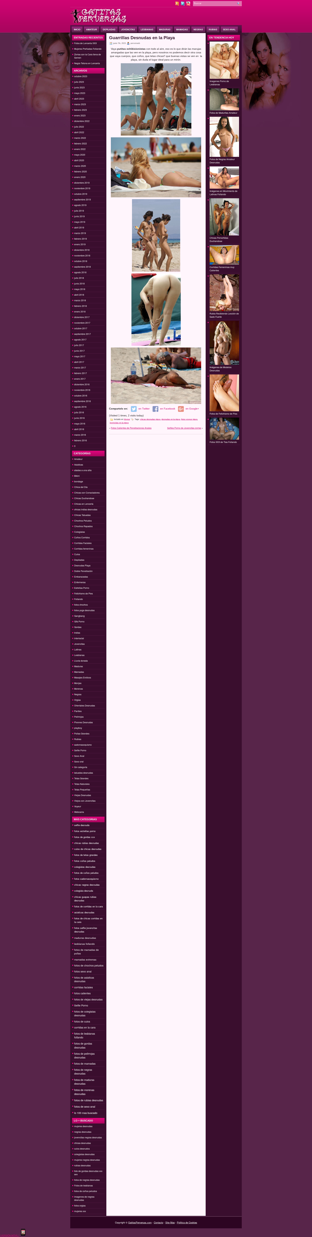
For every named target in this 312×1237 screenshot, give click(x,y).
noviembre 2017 (82, 322)
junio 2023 (79, 87)
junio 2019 (79, 216)
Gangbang (79, 615)
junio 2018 (79, 283)
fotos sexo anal (83, 971)
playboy (78, 727)
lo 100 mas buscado (85, 1113)
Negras (198, 29)
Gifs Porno (79, 621)
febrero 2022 (80, 143)
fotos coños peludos (84, 861)
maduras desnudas (85, 938)
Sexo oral (79, 761)
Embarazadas (81, 576)
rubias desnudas (82, 1165)
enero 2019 (80, 244)
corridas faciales (83, 987)
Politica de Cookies (187, 1222)
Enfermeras (80, 582)
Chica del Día (81, 486)
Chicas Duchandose (84, 498)
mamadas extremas (85, 959)
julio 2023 (79, 81)
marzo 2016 (80, 434)
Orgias (77, 699)
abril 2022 (79, 132)
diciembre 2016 (82, 384)
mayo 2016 (79, 423)
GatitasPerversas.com (140, 1222)
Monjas (77, 683)
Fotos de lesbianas (83, 1185)
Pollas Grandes (81, 733)
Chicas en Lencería (83, 503)
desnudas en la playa (170, 419)
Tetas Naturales (82, 783)
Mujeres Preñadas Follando (87, 48)
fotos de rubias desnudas (88, 1100)
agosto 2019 (80, 205)
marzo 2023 (80, 104)
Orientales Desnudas (84, 705)
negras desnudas (82, 1131)
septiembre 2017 (82, 333)
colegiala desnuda (83, 890)
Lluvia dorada (81, 660)
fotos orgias (80, 1205)
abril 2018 (79, 294)
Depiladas (109, 29)
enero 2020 (80, 177)
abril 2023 (79, 98)
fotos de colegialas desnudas (85, 1013)
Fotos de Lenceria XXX (85, 43)
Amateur (91, 29)
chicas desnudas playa (150, 419)
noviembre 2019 (82, 188)
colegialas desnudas (85, 867)
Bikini (77, 475)
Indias (77, 632)
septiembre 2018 (82, 266)
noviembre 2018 (82, 255)
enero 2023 (80, 115)
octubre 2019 (80, 193)
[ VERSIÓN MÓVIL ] (9, 1235)
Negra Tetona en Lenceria (87, 63)
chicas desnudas (82, 1142)
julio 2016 (79, 412)
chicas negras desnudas (87, 884)
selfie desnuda (81, 825)
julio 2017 (79, 345)
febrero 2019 (80, 238)
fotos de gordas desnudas (83, 1045)
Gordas (77, 627)
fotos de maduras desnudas (84, 1081)
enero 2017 (80, 378)
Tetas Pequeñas (82, 789)
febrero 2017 (80, 373)
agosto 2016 (80, 406)
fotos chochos (81, 604)
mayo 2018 (79, 289)
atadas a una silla (83, 470)
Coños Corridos (82, 537)
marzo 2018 (80, 300)
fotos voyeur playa (189, 419)
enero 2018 (80, 311)
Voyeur (77, 806)
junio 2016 (79, 417)
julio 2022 (79, 126)
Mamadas (182, 29)
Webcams (79, 811)
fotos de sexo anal (84, 1106)
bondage (78, 481)
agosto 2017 (80, 339)
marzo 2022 (80, 137)
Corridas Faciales (83, 542)
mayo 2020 (79, 154)
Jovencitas (128, 29)
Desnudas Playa (82, 565)
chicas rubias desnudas (86, 843)
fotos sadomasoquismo (86, 878)
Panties (78, 711)
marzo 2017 (80, 367)
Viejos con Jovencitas (85, 800)
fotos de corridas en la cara (88, 906)
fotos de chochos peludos (88, 965)
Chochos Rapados (83, 526)
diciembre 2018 (82, 249)
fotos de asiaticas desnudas (84, 979)
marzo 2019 (80, 233)
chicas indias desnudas (85, 509)
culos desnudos (82, 1148)
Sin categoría (80, 767)
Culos (77, 554)
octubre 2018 (80, 261)
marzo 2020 (80, 165)
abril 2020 (79, 160)
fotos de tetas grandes (86, 855)
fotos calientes (82, 993)
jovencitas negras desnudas (88, 1137)
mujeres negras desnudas (87, 1159)
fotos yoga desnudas (84, 610)
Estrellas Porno (81, 587)
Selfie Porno (80, 750)
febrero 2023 (80, 109)
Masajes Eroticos (82, 677)
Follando (78, 599)
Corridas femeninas (84, 548)
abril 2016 (79, 429)
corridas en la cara (85, 1027)
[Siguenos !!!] (183, 4)
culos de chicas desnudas (87, 849)
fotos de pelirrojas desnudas (84, 1055)
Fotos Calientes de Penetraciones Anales (131, 427)
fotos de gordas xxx (84, 837)
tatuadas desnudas (83, 772)
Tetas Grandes (81, 778)
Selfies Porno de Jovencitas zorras (184, 427)
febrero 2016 (80, 440)
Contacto (158, 1222)
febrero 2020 (80, 171)
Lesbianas (147, 29)
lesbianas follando (84, 944)
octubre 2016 (80, 395)
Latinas (77, 649)
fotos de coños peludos (86, 872)
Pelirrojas (79, 716)
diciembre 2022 (82, 121)
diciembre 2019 (82, 182)
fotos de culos (82, 1021)
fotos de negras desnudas (83, 1071)
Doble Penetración (83, 571)
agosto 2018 (80, 272)
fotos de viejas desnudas (88, 999)
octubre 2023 (80, 76)
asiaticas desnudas (84, 912)
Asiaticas (78, 464)
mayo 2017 (79, 356)
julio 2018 (79, 277)
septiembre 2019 (82, 199)
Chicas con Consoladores (87, 492)
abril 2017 (79, 361)
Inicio (77, 29)
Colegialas (79, 531)
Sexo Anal (229, 29)
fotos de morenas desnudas (84, 1092)
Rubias (213, 29)
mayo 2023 (79, 93)
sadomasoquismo (83, 744)
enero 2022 (80, 149)
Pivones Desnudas (83, 722)
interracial (79, 638)
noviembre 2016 (82, 389)
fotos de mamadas (85, 1063)
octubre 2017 (80, 328)
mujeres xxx (80, 1211)
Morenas (78, 688)
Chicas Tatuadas (82, 514)
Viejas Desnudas (82, 795)
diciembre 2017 (82, 317)
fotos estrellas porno (85, 831)
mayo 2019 (79, 221)
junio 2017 (79, 350)
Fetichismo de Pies (83, 593)
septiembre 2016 (82, 401)
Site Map (170, 1222)
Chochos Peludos (83, 520)
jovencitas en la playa (119, 423)
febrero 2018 (80, 305)
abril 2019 (79, 227)
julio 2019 (79, 210)
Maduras (164, 29)
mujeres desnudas (83, 1126)
